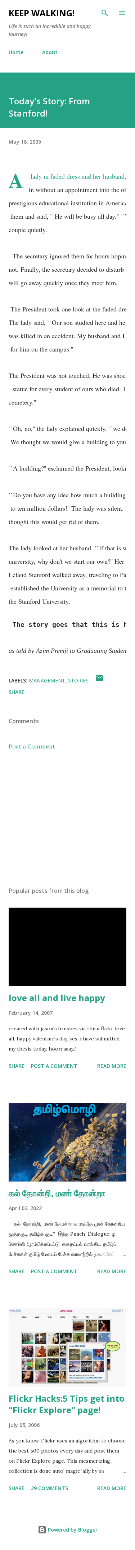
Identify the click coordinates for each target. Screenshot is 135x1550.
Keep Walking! (42, 13)
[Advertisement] (67, 818)
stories (78, 680)
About (50, 52)
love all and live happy (57, 998)
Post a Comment (32, 746)
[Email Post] (99, 680)
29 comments (49, 1488)
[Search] (104, 13)
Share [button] (16, 692)
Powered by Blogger (72, 1529)
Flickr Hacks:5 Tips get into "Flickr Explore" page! (67, 1404)
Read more (111, 1065)
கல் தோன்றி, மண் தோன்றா (57, 1193)
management (47, 680)
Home (16, 52)
